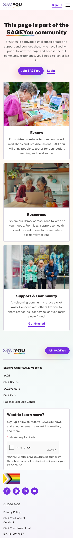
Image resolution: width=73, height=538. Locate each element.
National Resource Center (19, 402)
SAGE (6, 375)
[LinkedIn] (25, 491)
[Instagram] (16, 491)
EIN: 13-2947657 (13, 533)
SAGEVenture (11, 388)
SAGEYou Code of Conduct (14, 520)
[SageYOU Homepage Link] (13, 5)
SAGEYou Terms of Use (17, 528)
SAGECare (9, 395)
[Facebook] (7, 491)
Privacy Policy (12, 512)
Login (51, 70)
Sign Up (57, 5)
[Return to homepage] (19, 351)
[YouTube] (34, 491)
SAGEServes (11, 382)
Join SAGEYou (30, 70)
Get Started (36, 323)
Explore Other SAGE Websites (22, 367)
